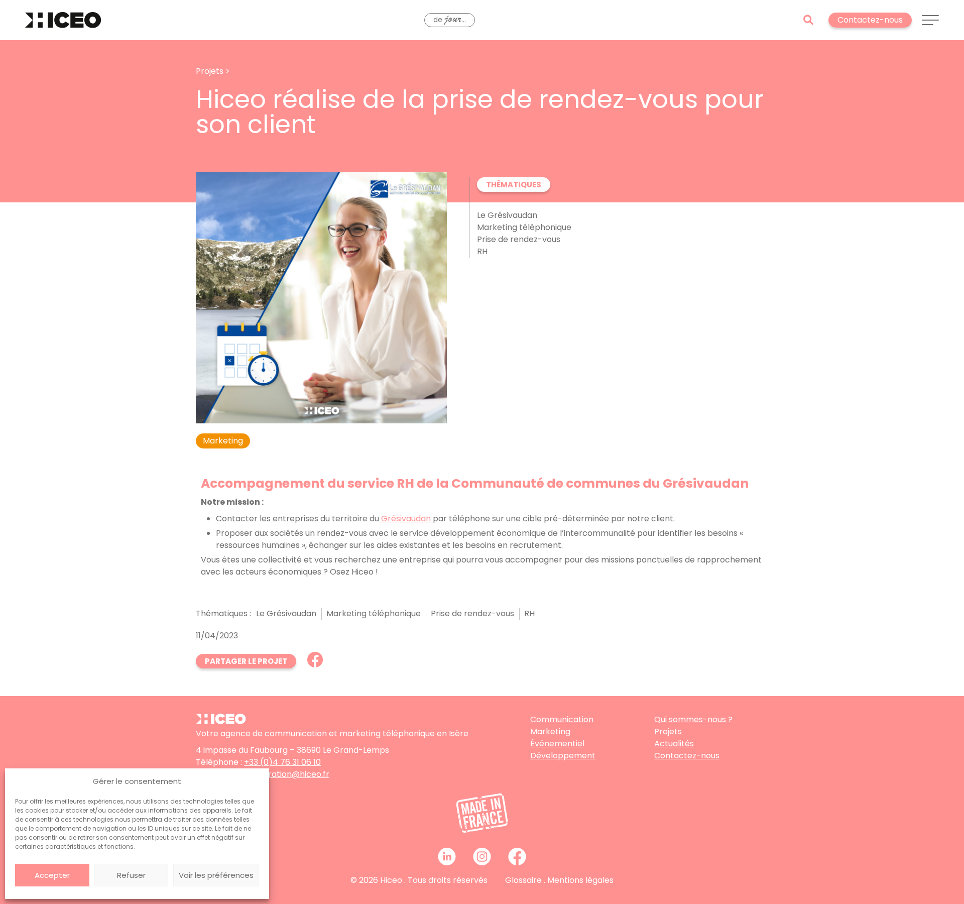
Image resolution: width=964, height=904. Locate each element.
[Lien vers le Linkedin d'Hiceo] (446, 856)
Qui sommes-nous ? (693, 719)
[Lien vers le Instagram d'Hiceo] (482, 856)
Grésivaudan (407, 518)
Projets (668, 731)
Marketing (550, 731)
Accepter (52, 875)
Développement (562, 755)
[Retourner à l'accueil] (63, 20)
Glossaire (523, 880)
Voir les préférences (216, 875)
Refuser (131, 875)
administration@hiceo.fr (281, 774)
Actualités (674, 743)
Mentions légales (580, 880)
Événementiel (557, 743)
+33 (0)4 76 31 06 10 (282, 762)
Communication (561, 719)
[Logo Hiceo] (221, 721)
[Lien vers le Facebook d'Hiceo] (517, 856)
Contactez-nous (686, 755)
